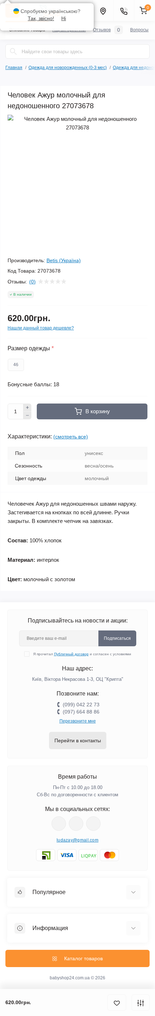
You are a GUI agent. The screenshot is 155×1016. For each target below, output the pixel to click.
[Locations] (102, 10)
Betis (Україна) (63, 260)
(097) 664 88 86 (81, 712)
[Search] (13, 51)
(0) (32, 281)
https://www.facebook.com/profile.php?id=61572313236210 (59, 823)
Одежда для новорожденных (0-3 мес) (67, 67)
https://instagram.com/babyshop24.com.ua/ (76, 823)
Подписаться (117, 638)
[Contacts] (123, 10)
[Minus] (27, 416)
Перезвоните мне (77, 721)
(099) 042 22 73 (81, 704)
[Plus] (27, 407)
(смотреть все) (70, 436)
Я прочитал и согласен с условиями (82, 654)
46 (15, 364)
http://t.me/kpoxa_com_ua (93, 823)
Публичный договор (71, 654)
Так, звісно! (41, 18)
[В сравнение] (141, 1002)
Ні (63, 18)
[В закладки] (116, 1002)
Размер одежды (31, 348)
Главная (13, 67)
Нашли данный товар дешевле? (41, 328)
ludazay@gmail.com (77, 840)
